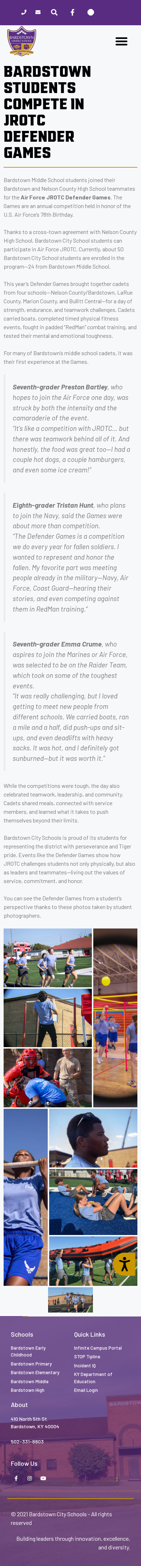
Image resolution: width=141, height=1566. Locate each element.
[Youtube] (43, 1479)
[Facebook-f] (72, 13)
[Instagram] (30, 1479)
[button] (121, 41)
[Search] (54, 13)
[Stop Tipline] (91, 13)
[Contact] (38, 13)
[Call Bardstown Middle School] (24, 13)
